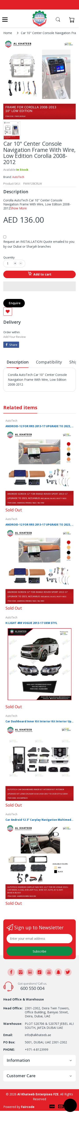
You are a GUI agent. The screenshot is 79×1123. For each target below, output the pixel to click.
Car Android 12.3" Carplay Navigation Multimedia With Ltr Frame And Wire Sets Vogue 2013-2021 (39, 820)
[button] (39, 286)
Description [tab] (18, 362)
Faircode (27, 1107)
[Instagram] (20, 972)
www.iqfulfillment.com (24, 394)
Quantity (9, 257)
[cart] (73, 20)
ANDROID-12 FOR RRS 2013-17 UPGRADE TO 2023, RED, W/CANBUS (39, 524)
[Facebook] (11, 972)
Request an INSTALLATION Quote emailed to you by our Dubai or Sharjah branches (38, 244)
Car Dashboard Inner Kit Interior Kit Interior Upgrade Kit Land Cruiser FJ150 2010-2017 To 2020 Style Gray (39, 721)
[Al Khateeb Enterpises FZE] (39, 18)
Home (7, 33)
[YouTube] (49, 972)
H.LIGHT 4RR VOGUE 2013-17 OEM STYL (31, 623)
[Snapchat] (58, 972)
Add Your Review (14, 337)
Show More (18, 208)
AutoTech (18, 177)
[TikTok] (39, 972)
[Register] (64, 20)
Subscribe (39, 951)
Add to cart (42, 274)
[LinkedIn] (30, 972)
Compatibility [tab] (49, 362)
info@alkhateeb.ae (38, 1035)
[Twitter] (68, 972)
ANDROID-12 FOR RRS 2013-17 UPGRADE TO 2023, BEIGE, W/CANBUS (39, 426)
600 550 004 (32, 988)
